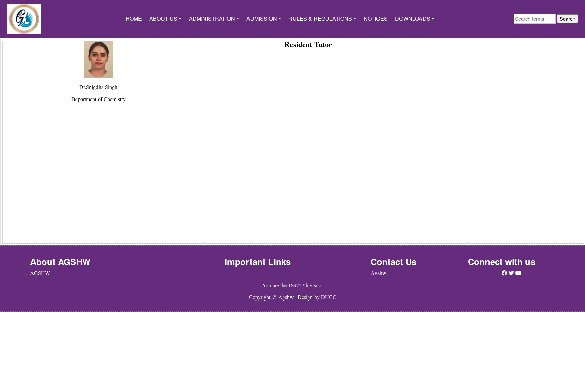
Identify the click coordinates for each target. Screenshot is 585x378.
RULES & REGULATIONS (320, 18)
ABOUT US (163, 18)
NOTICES (376, 18)
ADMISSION (261, 18)
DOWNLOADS (412, 18)
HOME (134, 18)
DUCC (329, 297)
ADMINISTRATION (212, 18)
